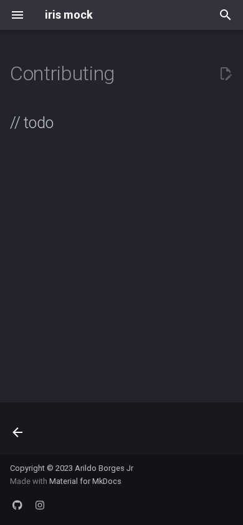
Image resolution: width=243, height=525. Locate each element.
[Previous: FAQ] (18, 432)
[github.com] (17, 505)
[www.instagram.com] (40, 505)
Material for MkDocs (85, 481)
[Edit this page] (225, 74)
